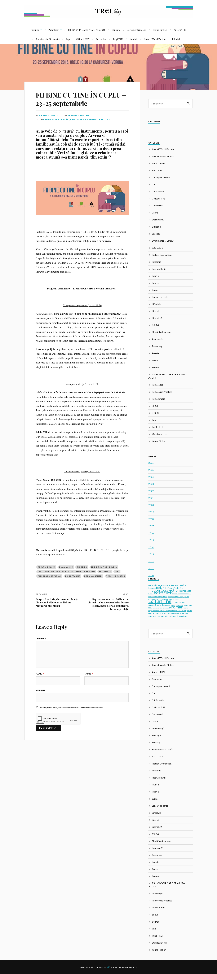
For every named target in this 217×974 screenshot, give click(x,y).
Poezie (155, 353)
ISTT (117, 572)
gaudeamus (184, 616)
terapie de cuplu (115, 576)
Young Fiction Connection (181, 594)
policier (168, 585)
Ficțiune (35, 29)
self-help (175, 613)
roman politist (179, 585)
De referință (158, 219)
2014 (151, 547)
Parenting (157, 346)
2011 (151, 568)
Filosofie (156, 261)
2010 (151, 575)
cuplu (184, 611)
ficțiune (161, 588)
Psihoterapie (158, 398)
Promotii (156, 367)
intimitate (105, 572)
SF (170, 608)
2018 (151, 519)
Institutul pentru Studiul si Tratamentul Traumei (66, 572)
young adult (172, 597)
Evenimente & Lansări (47, 39)
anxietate (161, 616)
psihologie (180, 596)
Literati (156, 311)
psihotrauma (72, 576)
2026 (151, 462)
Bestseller (101, 39)
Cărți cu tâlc (158, 191)
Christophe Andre (178, 602)
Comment (42, 638)
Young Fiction (160, 29)
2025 (151, 469)
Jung (168, 610)
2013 (151, 554)
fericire (150, 594)
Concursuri (157, 205)
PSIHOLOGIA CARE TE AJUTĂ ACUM (86, 29)
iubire (150, 585)
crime (172, 610)
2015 (151, 540)
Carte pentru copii (136, 29)
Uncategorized (159, 433)
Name (40, 674)
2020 (151, 505)
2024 (151, 476)
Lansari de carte (160, 297)
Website (41, 690)
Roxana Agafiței (93, 576)
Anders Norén (129, 967)
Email (88, 674)
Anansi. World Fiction (163, 156)
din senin (82, 567)
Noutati (133, 39)
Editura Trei (159, 601)
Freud (177, 599)
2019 (151, 512)
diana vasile (66, 567)
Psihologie (53, 29)
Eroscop (156, 233)
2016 (151, 533)
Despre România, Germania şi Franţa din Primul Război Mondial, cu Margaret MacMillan (57, 602)
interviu (178, 611)
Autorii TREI (180, 29)
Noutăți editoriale (161, 332)
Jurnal (155, 290)
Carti (154, 184)
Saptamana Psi (154, 610)
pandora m (168, 613)
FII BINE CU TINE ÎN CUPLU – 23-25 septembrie (81, 99)
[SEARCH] (188, 103)
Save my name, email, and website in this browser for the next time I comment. (71, 707)
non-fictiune (164, 608)
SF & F (155, 405)
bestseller (163, 592)
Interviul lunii (159, 268)
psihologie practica (172, 616)
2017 (151, 526)
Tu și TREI (118, 39)
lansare (152, 587)
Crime (155, 212)
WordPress (100, 967)
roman (177, 606)
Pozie (155, 360)
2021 (151, 497)
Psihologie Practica (97, 119)
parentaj (171, 599)
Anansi (156, 608)
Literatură (157, 318)
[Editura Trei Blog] (108, 16)
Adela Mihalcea (46, 567)
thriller (163, 610)
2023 (151, 483)
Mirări (155, 325)
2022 (151, 491)
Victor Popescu (49, 115)
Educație (115, 29)
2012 (151, 561)
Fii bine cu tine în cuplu (104, 567)
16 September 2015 (78, 115)
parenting (161, 605)
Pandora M (157, 339)
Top (68, 39)
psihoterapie (158, 585)
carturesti (152, 605)
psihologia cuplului (49, 576)
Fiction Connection (162, 254)
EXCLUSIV (157, 247)
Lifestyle (176, 39)
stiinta (186, 608)
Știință (155, 412)
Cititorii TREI (82, 39)
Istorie (155, 275)
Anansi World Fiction (155, 39)
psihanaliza (185, 590)
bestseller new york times (157, 597)
